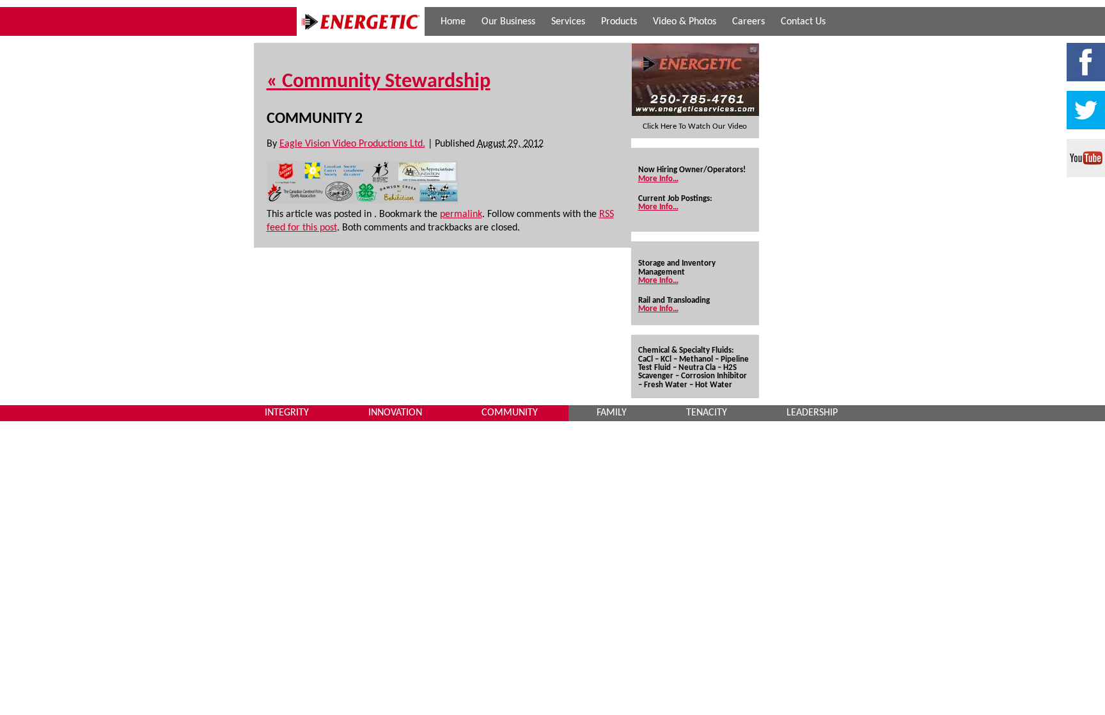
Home (453, 22)
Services (568, 22)
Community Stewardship (378, 82)
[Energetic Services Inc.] (361, 33)
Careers (748, 22)
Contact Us (803, 22)
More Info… (658, 179)
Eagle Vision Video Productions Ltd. (352, 144)
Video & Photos (684, 22)
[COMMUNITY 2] (362, 201)
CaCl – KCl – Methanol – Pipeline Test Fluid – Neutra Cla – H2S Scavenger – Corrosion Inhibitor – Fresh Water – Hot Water (693, 372)
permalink (461, 214)
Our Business (508, 22)
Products (619, 22)
